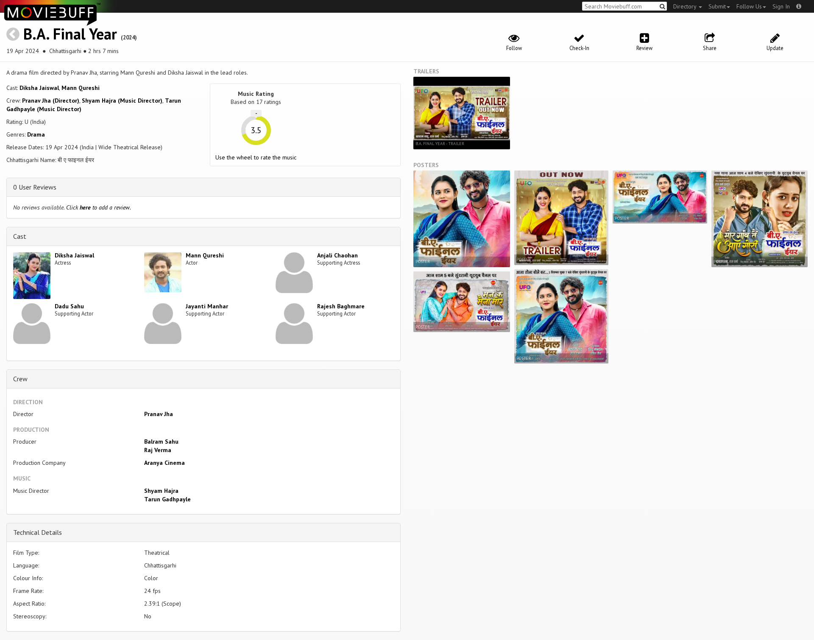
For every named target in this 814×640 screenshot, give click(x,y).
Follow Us (749, 6)
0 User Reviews (34, 187)
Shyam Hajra (161, 491)
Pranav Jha (158, 414)
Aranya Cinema (164, 463)
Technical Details (37, 532)
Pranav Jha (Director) (50, 100)
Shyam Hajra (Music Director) (122, 100)
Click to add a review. (98, 207)
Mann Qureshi (80, 88)
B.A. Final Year (70, 34)
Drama (36, 134)
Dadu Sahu (69, 306)
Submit (717, 6)
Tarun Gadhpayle (167, 499)
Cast (19, 236)
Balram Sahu (161, 441)
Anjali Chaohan (337, 255)
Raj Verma (157, 450)
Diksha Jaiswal (39, 88)
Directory (685, 6)
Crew (20, 378)
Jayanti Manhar (207, 306)
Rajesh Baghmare (341, 306)
